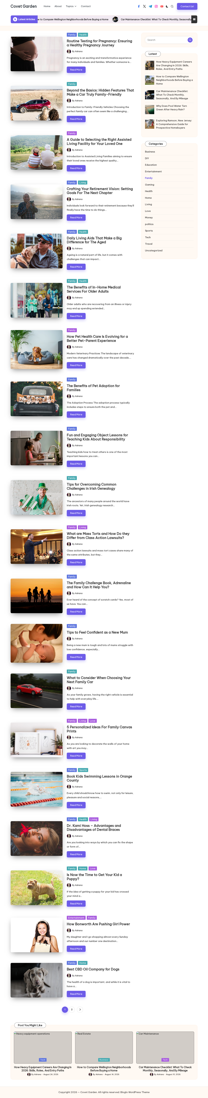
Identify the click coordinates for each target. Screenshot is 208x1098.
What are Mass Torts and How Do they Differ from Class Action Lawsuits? (98, 535)
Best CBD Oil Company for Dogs (93, 969)
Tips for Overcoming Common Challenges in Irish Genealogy (91, 486)
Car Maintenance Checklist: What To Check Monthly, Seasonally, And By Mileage (114, 19)
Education (151, 164)
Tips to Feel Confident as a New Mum (97, 632)
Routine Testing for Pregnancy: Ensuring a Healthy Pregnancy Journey (99, 43)
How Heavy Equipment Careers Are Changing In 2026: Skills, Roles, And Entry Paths (42, 1069)
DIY (147, 158)
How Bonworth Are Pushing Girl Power (98, 924)
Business (150, 151)
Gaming (149, 184)
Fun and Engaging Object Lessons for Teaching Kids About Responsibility (97, 437)
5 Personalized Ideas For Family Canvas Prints (99, 729)
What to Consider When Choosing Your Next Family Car (99, 680)
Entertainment (76, 917)
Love (92, 720)
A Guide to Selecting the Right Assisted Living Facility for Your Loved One (99, 141)
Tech (148, 237)
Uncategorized (153, 250)
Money (149, 217)
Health (83, 34)
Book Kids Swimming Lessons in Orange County (99, 778)
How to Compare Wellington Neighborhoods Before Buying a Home (104, 1069)
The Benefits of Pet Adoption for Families (93, 388)
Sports (83, 770)
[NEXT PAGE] (80, 1010)
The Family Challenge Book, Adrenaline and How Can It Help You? (99, 585)
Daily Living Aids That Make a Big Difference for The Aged (94, 240)
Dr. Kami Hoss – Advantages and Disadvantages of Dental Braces (94, 827)
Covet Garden (24, 6)
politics (149, 224)
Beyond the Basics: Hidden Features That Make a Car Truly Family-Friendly (100, 92)
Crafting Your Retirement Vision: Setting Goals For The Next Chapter (100, 191)
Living (82, 182)
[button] (187, 6)
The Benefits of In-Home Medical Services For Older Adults (94, 289)
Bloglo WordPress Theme (135, 1092)
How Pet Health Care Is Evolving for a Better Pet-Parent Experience (97, 338)
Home (82, 868)
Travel (148, 243)
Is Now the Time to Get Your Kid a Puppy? (94, 877)
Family (71, 34)
